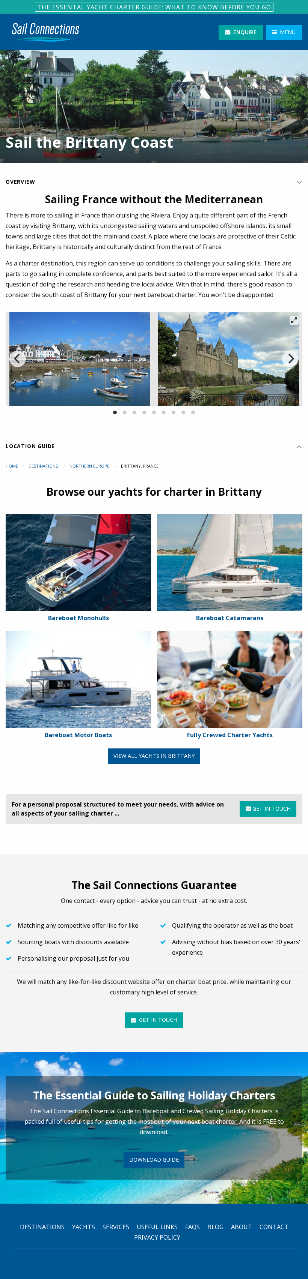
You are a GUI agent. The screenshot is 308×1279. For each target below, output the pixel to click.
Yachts (83, 1227)
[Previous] (17, 359)
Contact (274, 1227)
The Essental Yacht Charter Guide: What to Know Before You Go (154, 7)
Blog (215, 1227)
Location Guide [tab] (30, 446)
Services (116, 1227)
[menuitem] (45, 32)
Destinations (44, 466)
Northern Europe (89, 466)
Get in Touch (271, 808)
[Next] (290, 359)
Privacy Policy (157, 1237)
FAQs (192, 1227)
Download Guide (154, 1159)
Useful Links (157, 1227)
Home (12, 466)
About (241, 1227)
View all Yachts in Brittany (154, 755)
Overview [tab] (20, 181)
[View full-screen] (294, 320)
